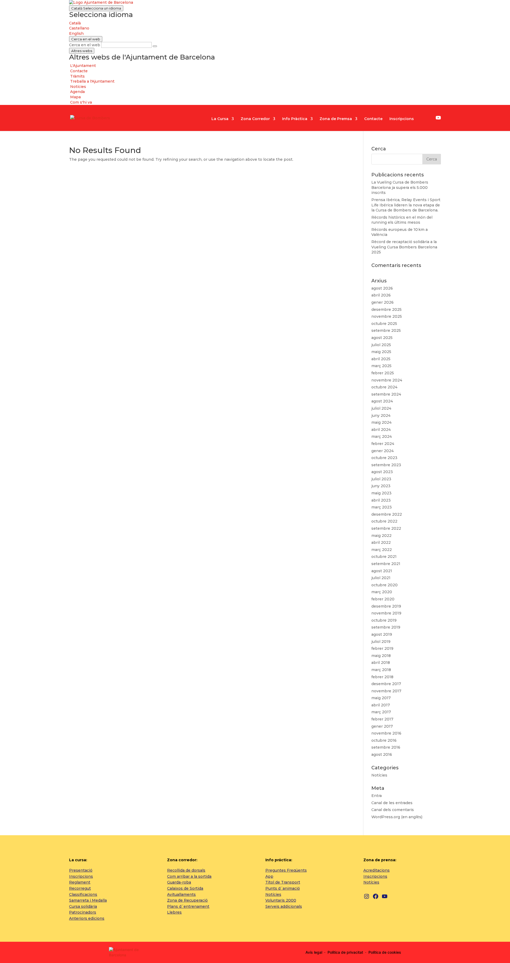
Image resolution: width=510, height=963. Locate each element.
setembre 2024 (386, 394)
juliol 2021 (380, 577)
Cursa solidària (83, 906)
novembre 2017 (386, 691)
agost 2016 (381, 754)
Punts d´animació (282, 888)
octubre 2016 (384, 740)
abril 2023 (381, 500)
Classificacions (83, 894)
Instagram (422, 118)
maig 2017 (381, 697)
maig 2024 (381, 422)
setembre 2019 (385, 627)
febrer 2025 (382, 373)
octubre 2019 (384, 620)
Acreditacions (376, 870)
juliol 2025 (381, 344)
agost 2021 (381, 571)
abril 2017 (380, 705)
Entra (376, 795)
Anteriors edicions (86, 918)
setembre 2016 (385, 747)
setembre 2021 (385, 563)
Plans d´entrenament (188, 906)
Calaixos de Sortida (185, 888)
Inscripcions (401, 119)
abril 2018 (380, 662)
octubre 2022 (384, 521)
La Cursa (219, 119)
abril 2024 (381, 429)
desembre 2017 (386, 683)
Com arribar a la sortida (189, 876)
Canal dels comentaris (392, 809)
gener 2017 (382, 726)
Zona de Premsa (336, 119)
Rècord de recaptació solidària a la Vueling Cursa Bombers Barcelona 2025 (404, 246)
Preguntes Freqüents (286, 870)
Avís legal (313, 952)
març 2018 (381, 669)
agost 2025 (382, 337)
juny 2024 (380, 415)
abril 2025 (380, 359)
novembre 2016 (386, 733)
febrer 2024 (382, 443)
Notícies (379, 775)
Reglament (79, 882)
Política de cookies (384, 952)
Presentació (80, 870)
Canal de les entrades (392, 802)
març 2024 (381, 436)
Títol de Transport (282, 882)
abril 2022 (381, 542)
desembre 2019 (386, 606)
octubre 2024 (384, 387)
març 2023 (381, 507)
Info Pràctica (294, 119)
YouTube (438, 117)
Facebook (430, 118)
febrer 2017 (382, 719)
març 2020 (381, 591)
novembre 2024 (386, 380)
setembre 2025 (386, 330)
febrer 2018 (382, 676)
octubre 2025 (384, 323)
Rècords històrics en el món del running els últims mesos (401, 220)
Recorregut (80, 888)
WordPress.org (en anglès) (396, 816)
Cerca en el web (84, 45)
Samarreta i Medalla (88, 900)
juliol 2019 (380, 641)
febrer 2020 (382, 599)
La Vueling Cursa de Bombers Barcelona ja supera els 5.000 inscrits (399, 187)
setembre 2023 (386, 465)
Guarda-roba (179, 882)
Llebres (174, 912)
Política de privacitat (345, 952)
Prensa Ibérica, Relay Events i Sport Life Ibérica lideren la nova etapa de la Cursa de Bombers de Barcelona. (405, 205)
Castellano (79, 28)
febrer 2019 (382, 648)
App (269, 876)
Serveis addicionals (283, 906)
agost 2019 (381, 634)
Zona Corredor (255, 119)
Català (96, 8)
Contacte (373, 119)
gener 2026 (382, 302)
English (76, 33)
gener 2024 (382, 450)
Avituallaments (181, 894)
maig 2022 (381, 535)
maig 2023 (381, 493)
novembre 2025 (386, 316)
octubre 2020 (384, 585)
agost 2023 (382, 471)
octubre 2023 (384, 457)
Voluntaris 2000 (280, 900)
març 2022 (381, 549)
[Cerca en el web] (155, 46)
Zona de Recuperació (187, 900)
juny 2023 (380, 485)
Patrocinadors (82, 912)
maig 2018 (381, 655)
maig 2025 (381, 351)
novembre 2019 (386, 613)
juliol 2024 (381, 408)
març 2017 (381, 712)
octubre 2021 (384, 556)
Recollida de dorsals (186, 870)
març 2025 (381, 365)
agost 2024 (382, 401)
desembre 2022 (386, 514)
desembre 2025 (386, 309)
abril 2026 (381, 295)
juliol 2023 (381, 479)
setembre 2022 (386, 528)
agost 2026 (382, 288)
